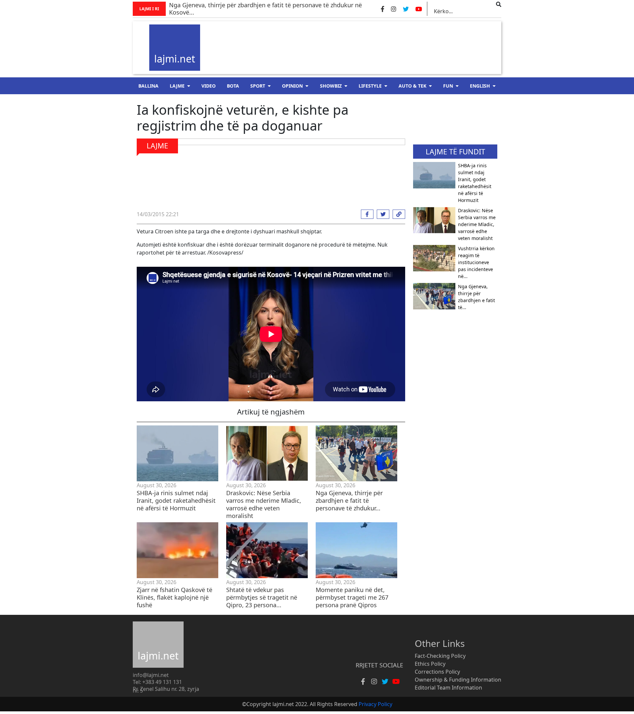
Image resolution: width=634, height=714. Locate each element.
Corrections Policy (437, 671)
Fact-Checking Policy (440, 655)
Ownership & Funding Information (458, 679)
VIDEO (208, 86)
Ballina (148, 86)
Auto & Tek (412, 86)
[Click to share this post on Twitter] (381, 214)
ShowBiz (331, 86)
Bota (233, 86)
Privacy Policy (375, 704)
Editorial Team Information (448, 687)
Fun (448, 86)
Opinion (292, 86)
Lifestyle (370, 86)
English (480, 86)
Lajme (177, 86)
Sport (257, 86)
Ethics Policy (430, 663)
